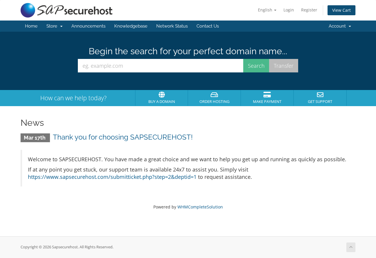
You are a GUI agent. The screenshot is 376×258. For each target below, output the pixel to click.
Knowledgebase (130, 26)
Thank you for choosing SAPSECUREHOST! (123, 137)
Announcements (88, 26)
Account (338, 26)
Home (31, 26)
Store (53, 26)
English (265, 10)
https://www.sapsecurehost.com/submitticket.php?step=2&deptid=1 (112, 176)
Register (309, 10)
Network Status (172, 26)
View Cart (341, 10)
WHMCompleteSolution (200, 207)
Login (288, 10)
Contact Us (208, 26)
